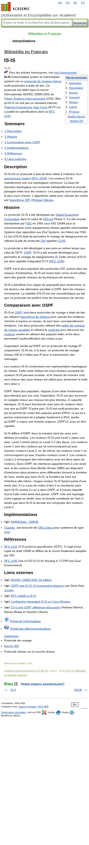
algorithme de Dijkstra (35, 316)
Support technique (27, 706)
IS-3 (13, 689)
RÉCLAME (43, 706)
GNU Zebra (45, 527)
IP (56, 257)
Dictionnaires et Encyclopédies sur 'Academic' (39, 15)
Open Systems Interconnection (25, 98)
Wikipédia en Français (44, 34)
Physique (74, 111)
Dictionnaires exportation (13, 712)
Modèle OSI (76, 121)
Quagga (9, 527)
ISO (29, 223)
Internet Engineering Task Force (26, 107)
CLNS (61, 240)
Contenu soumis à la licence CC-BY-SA (26, 670)
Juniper (9, 590)
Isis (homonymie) (65, 72)
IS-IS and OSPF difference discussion (35, 607)
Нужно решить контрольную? (43, 683)
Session (73, 92)
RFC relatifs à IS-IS (23, 595)
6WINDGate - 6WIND (24, 521)
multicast (54, 329)
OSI (43, 240)
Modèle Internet (76, 116)
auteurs (22, 675)
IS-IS (68, 670)
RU (60, 3)
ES (83, 3)
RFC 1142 (10, 546)
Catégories (11, 636)
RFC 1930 (39, 178)
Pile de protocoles (76, 77)
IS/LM (78, 689)
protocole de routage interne (42, 81)
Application (75, 83)
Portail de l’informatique (25, 621)
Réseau (73, 102)
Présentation (76, 88)
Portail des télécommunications (30, 628)
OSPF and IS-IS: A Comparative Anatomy (38, 585)
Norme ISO (11, 646)
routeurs (9, 334)
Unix (7, 532)
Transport (74, 97)
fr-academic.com (16, 6)
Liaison (73, 107)
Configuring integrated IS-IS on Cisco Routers (41, 601)
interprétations (23, 41)
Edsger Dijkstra (43, 200)
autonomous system (17, 178)
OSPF (27, 252)
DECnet (48, 219)
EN (68, 3)
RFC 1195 (56, 261)
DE (75, 3)
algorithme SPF (20, 200)
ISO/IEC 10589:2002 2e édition (31, 580)
